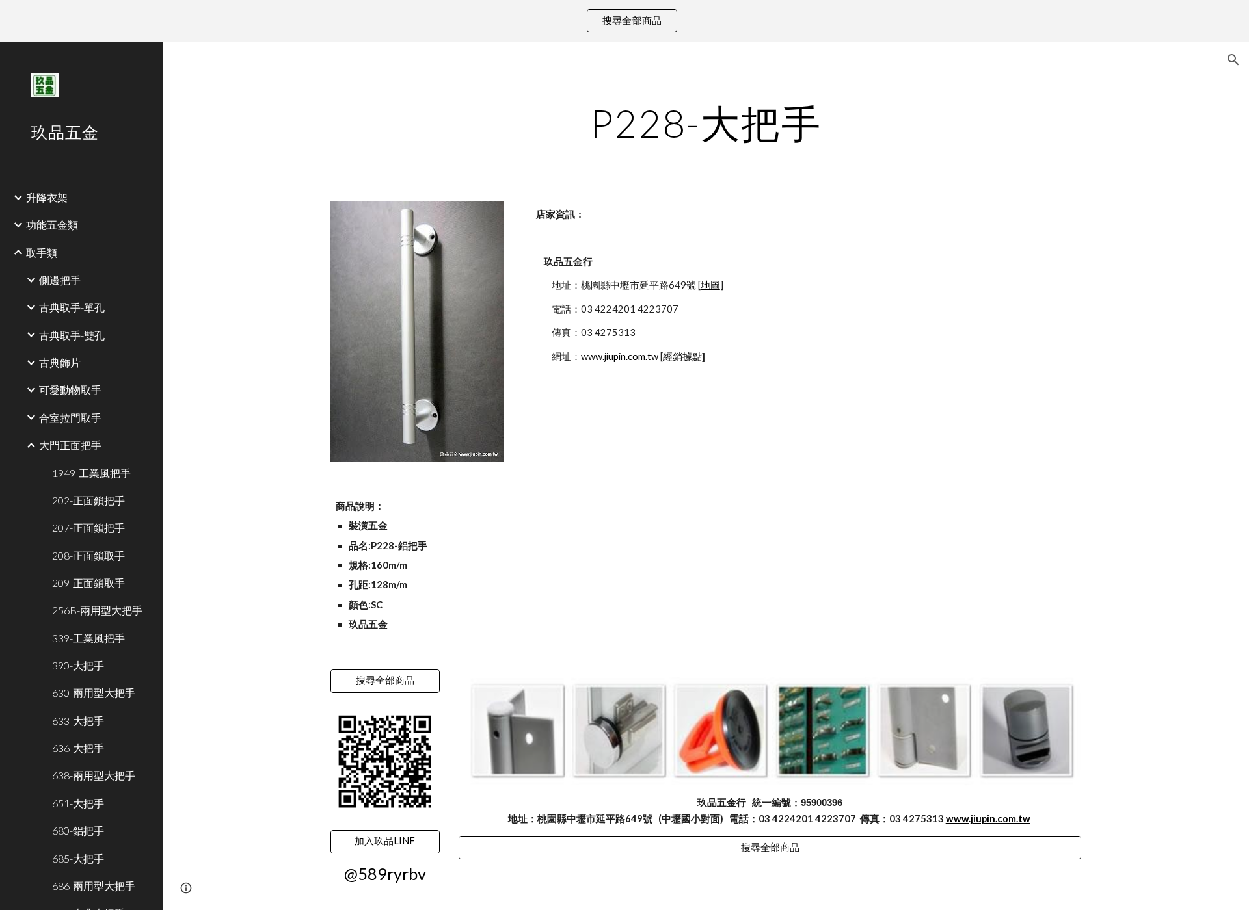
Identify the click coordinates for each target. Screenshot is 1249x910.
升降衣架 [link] (47, 197)
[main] (705, 123)
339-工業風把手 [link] (88, 638)
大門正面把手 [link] (70, 445)
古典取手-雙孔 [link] (72, 335)
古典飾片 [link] (60, 362)
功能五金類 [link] (52, 224)
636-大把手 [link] (78, 748)
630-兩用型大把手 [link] (93, 692)
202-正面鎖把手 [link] (88, 500)
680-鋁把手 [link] (78, 830)
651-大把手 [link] (78, 803)
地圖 (710, 285)
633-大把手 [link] (78, 720)
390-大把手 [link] (78, 665)
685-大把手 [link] (78, 858)
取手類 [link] (41, 252)
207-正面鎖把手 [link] (88, 527)
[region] (624, 21)
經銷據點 (682, 356)
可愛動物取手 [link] (70, 390)
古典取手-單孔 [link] (72, 307)
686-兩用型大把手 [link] (93, 885)
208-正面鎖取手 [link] (88, 555)
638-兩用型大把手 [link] (93, 775)
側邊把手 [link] (60, 280)
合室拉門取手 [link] (70, 417)
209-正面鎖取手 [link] (88, 583)
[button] (1233, 59)
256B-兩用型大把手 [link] (97, 610)
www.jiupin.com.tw (619, 356)
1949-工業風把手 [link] (91, 473)
